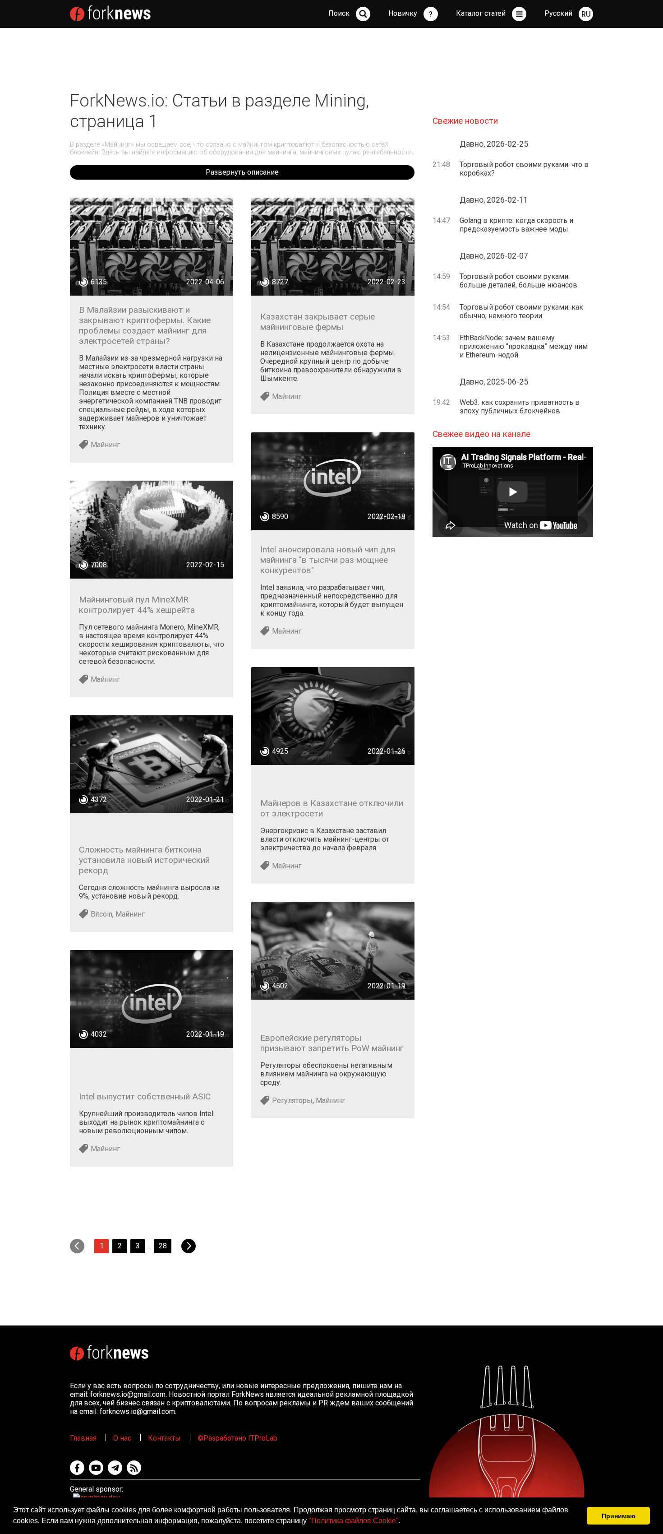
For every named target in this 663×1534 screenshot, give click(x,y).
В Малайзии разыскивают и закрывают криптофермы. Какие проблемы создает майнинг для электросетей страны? (145, 325)
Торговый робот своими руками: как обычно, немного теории (521, 311)
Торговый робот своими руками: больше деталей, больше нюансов (518, 280)
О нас (122, 1438)
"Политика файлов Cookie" (353, 1521)
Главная (83, 1438)
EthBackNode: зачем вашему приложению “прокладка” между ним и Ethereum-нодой (524, 346)
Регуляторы (292, 1100)
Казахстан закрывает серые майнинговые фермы (317, 321)
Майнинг (105, 444)
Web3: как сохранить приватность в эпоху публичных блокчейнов (520, 406)
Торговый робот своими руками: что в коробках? (524, 168)
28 (163, 1246)
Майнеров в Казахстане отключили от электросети (331, 808)
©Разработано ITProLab (237, 1438)
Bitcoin (101, 914)
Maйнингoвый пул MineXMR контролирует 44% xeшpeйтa (137, 604)
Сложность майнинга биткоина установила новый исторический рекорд (144, 860)
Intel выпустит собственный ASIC (145, 1096)
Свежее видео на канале (481, 434)
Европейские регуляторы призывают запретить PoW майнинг (332, 1043)
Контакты (164, 1438)
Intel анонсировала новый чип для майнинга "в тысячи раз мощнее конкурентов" (327, 559)
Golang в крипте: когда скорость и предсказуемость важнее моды (516, 224)
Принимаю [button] (618, 1516)
